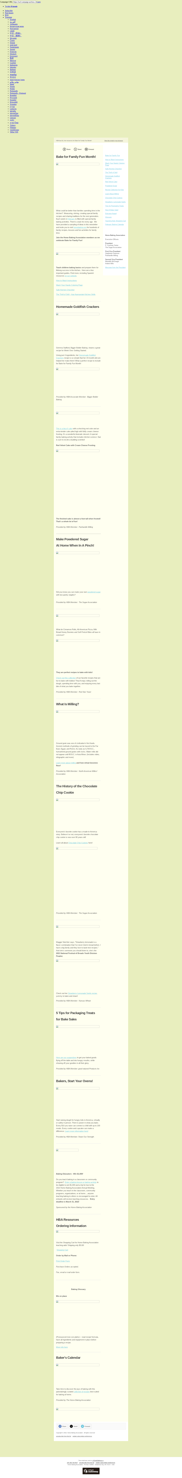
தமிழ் (12, 120)
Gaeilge (13, 63)
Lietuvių (13, 109)
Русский (13, 98)
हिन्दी (11, 58)
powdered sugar (94, 592)
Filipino (13, 127)
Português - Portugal (18, 93)
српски (13, 118)
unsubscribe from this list (63, 1436)
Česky (12, 40)
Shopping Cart (62, 1250)
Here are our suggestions (66, 1057)
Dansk (12, 43)
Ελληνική (13, 56)
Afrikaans (14, 24)
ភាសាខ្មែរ (13, 75)
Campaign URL (6, 2)
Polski (12, 89)
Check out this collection (66, 678)
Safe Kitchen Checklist (65, 290)
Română (13, 95)
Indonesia (13, 65)
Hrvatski (13, 38)
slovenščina (14, 115)
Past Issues (9, 13)
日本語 (13, 72)
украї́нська (14, 130)
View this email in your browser (113, 140)
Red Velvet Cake (111, 182)
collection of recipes (82, 1392)
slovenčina (14, 113)
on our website (71, 276)
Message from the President (115, 267)
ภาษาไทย (14, 123)
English (13, 19)
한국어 (13, 77)
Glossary (108, 217)
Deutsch (13, 54)
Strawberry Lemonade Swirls (115, 202)
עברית (12, 107)
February (71, 219)
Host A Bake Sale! (111, 210)
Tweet (79, 149)
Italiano (13, 69)
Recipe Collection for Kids (114, 190)
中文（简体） (16, 33)
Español (13, 100)
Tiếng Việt (14, 132)
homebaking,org (79, 227)
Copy (38, 2)
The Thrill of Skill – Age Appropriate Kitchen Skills (75, 294)
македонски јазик (17, 80)
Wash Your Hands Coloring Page (69, 285)
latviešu (13, 111)
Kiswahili (13, 102)
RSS (7, 15)
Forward (91, 149)
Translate (8, 17)
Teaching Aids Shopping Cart (115, 221)
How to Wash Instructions (66, 280)
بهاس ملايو (14, 82)
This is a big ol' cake (64, 428)
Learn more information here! (76, 1131)
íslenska (13, 67)
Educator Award (111, 213)
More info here (62, 1347)
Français (13, 52)
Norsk (12, 86)
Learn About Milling (112, 194)
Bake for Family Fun (112, 155)
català (12, 31)
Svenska (13, 104)
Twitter (11, 6)
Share (68, 149)
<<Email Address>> (98, 1460)
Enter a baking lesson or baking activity (80, 1182)
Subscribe (9, 11)
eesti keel (13, 45)
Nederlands (14, 47)
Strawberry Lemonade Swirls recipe (82, 993)
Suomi (12, 49)
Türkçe (12, 125)
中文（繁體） (16, 36)
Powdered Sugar (111, 186)
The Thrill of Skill (111, 172)
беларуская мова (17, 26)
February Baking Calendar (114, 224)
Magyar (13, 61)
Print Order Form (63, 1261)
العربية (12, 22)
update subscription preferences (82, 1436)
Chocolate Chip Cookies (78, 843)
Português (14, 91)
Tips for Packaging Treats (114, 206)
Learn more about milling (66, 763)
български (14, 29)
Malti (12, 84)
